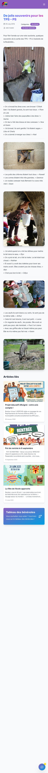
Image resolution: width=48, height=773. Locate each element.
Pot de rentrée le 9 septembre (19, 448)
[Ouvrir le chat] (42, 767)
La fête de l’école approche (17, 489)
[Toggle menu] (44, 4)
